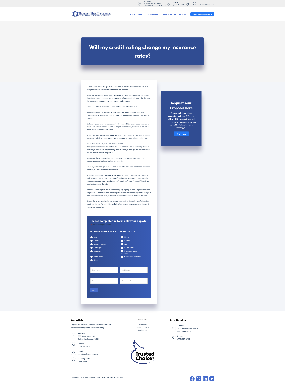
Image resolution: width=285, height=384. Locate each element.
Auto (95, 237)
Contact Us (142, 330)
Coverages (153, 14)
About (140, 14)
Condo (96, 241)
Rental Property (100, 244)
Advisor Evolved (117, 377)
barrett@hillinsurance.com (203, 5)
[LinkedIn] (205, 378)
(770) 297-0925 (179, 5)
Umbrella (97, 251)
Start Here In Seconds (201, 14)
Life (125, 244)
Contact (183, 14)
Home (132, 14)
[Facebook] (192, 378)
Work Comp (98, 257)
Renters (127, 241)
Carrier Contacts (142, 327)
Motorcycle (98, 248)
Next (94, 290)
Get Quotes (142, 324)
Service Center (169, 14)
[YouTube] (211, 378)
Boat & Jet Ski (129, 248)
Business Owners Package (129, 252)
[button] (181, 133)
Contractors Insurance (132, 257)
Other (96, 260)
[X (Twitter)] (198, 378)
